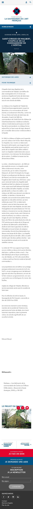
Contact (4, 501)
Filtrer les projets (7, 26)
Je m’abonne (16, 486)
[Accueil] (16, 14)
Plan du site (5, 505)
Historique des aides (10, 77)
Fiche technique (8, 83)
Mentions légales (7, 503)
